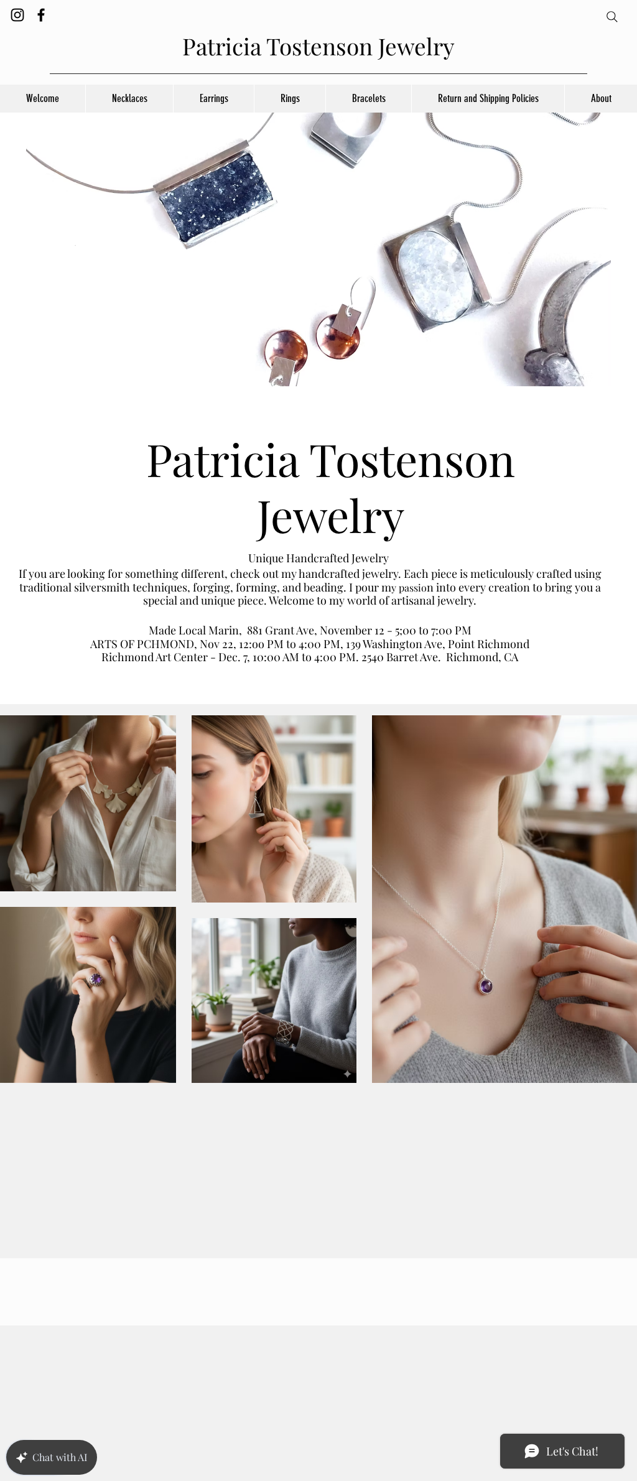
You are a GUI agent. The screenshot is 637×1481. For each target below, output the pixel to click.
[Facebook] (41, 15)
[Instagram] (17, 15)
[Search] (612, 17)
